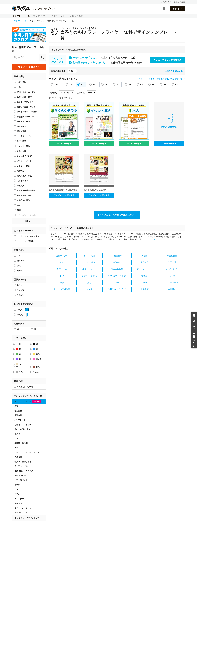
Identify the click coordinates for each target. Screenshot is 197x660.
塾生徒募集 (172, 256)
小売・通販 (21, 82)
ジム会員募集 (117, 269)
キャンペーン (172, 269)
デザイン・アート (24, 161)
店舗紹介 (117, 262)
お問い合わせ (76, 16)
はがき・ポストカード (24, 425)
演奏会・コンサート (89, 269)
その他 (35, 372)
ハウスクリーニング (117, 276)
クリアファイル (21, 466)
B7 (165, 84)
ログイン (177, 8)
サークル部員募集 (62, 289)
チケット (18, 503)
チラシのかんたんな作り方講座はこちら (117, 215)
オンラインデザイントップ (28, 518)
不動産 (19, 87)
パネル (17, 438)
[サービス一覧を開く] (164, 8)
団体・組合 (21, 126)
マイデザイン (39, 16)
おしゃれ (20, 285)
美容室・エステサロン (26, 102)
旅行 (89, 282)
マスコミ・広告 (23, 146)
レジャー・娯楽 (23, 166)
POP (16, 489)
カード (17, 448)
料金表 (144, 282)
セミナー (20, 261)
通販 (62, 282)
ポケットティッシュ (23, 508)
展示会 (89, 289)
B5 (141, 84)
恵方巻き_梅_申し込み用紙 (95, 190)
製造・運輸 (21, 131)
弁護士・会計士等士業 (26, 190)
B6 (153, 84)
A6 (106, 84)
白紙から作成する (169, 143)
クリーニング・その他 (26, 215)
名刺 (16, 406)
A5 (94, 84)
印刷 (19, 210)
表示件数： (82, 92)
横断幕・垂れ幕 (21, 443)
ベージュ (19, 365)
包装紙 (17, 485)
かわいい (20, 295)
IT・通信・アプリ (24, 136)
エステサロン (172, 282)
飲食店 (144, 276)
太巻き (71, 71)
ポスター (18, 434)
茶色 (38, 367)
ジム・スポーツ (23, 121)
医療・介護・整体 (24, 97)
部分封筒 (18, 411)
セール (19, 271)
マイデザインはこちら (29, 67)
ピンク (39, 359)
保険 (117, 282)
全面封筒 (18, 415)
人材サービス (22, 181)
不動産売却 (117, 256)
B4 (130, 84)
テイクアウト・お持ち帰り (28, 236)
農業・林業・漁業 (24, 195)
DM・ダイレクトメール (24, 429)
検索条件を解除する (174, 71)
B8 (176, 84)
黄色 (38, 354)
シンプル (20, 290)
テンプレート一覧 (21, 16)
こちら (152, 239)
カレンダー (19, 499)
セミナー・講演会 (89, 276)
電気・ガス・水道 (24, 176)
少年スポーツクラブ (117, 289)
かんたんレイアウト (25, 387)
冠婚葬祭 (20, 171)
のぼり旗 (18, 457)
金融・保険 (21, 151)
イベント (20, 256)
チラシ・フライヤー (27, 401)
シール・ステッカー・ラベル (27, 452)
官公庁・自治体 (23, 200)
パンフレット (20, 420)
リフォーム (62, 269)
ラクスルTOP (166, 2)
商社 (19, 205)
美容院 (144, 256)
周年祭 (172, 276)
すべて (57, 84)
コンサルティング (24, 156)
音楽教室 (145, 289)
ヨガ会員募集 (89, 262)
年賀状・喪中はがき (23, 462)
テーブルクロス (21, 512)
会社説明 (172, 289)
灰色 (21, 372)
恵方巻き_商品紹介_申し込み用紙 (63, 190)
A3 (70, 84)
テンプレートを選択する (64, 195)
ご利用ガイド (58, 16)
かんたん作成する (64, 143)
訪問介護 (172, 262)
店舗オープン (62, 256)
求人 (19, 266)
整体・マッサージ (145, 269)
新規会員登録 (179, 2)
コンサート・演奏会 (25, 241)
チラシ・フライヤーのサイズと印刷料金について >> (161, 79)
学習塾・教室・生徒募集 (27, 112)
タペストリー (20, 475)
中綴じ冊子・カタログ (24, 471)
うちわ (17, 494)
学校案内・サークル (25, 117)
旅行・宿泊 (21, 141)
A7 (118, 84)
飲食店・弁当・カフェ (26, 107)
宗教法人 (20, 186)
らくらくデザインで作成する (167, 60)
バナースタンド (21, 480)
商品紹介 (145, 262)
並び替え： (54, 92)
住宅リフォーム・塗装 (26, 92)
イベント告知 (89, 256)
